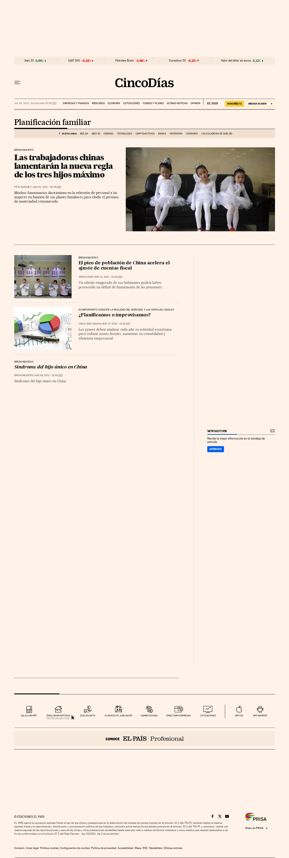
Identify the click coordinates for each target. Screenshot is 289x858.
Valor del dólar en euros (236, 60)
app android (260, 715)
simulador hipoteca (58, 715)
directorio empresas (178, 715)
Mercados (98, 103)
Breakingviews (23, 150)
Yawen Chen (86, 276)
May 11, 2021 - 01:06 (109, 276)
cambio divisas (149, 715)
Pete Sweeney (22, 187)
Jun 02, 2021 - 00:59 (47, 187)
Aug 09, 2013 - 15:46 (49, 375)
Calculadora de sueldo (216, 133)
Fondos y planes (153, 103)
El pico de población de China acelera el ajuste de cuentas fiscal (124, 266)
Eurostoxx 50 (177, 60)
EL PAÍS (210, 102)
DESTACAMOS (69, 133)
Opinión (195, 103)
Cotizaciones (131, 103)
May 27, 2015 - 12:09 (116, 323)
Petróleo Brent (124, 60)
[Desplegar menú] (17, 82)
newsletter (217, 431)
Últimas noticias (177, 103)
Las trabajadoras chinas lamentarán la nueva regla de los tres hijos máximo (63, 165)
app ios (239, 715)
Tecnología (124, 133)
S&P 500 (74, 60)
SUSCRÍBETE (234, 103)
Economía (114, 103)
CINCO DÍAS (85, 323)
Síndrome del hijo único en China (50, 367)
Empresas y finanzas (76, 103)
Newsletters (155, 848)
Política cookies (49, 848)
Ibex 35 (29, 60)
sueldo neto (87, 715)
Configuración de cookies (75, 848)
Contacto (19, 848)
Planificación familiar (52, 122)
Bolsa (84, 133)
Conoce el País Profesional (144, 738)
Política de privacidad (103, 848)
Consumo (192, 133)
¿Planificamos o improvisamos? (115, 315)
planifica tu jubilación (118, 715)
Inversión (176, 133)
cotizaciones (208, 715)
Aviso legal (32, 848)
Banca (162, 133)
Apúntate (215, 449)
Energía (109, 133)
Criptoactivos (145, 133)
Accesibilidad (125, 848)
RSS (145, 848)
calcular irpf (29, 715)
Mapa (138, 848)
